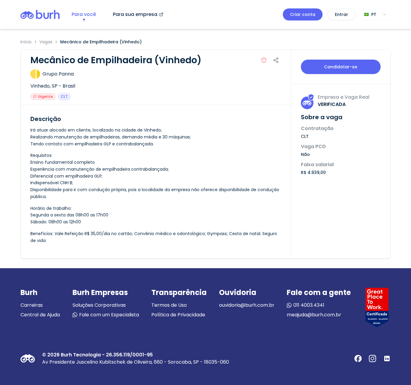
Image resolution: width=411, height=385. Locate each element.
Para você (84, 14)
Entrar (341, 14)
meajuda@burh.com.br (314, 314)
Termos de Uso (169, 305)
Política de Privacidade (178, 314)
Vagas (45, 42)
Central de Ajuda (40, 314)
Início (26, 42)
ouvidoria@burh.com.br (246, 305)
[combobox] (375, 14)
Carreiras (31, 305)
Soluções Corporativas (99, 305)
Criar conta (302, 14)
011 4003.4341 (308, 305)
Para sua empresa (135, 14)
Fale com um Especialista (109, 314)
